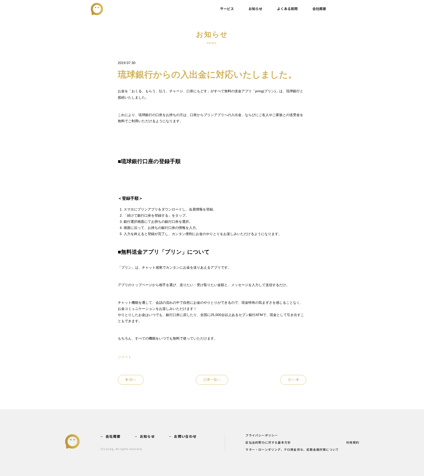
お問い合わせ (185, 436)
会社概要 (319, 8)
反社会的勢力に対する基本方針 (268, 442)
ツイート (125, 357)
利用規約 (352, 442)
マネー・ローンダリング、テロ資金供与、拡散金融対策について (292, 449)
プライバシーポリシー (261, 435)
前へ (132, 380)
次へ (292, 380)
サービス (227, 8)
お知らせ (255, 8)
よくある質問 (287, 8)
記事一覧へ (212, 380)
